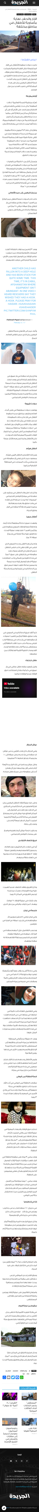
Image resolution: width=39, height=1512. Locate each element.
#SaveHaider (27, 307)
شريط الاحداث (28, 14)
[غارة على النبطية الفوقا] (29, 1422)
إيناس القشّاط (23, 1371)
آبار (29, 1371)
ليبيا (24, 1373)
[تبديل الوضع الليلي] (4, 1508)
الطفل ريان (8, 1371)
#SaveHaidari (27, 304)
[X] (16, 1461)
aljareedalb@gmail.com (24, 1486)
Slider (29, 9)
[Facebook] (27, 1461)
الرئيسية (34, 9)
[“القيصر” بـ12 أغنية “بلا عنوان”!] (9, 1396)
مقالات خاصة (20, 14)
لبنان (28, 1373)
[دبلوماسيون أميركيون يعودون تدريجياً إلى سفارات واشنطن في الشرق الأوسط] (9, 1422)
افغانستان (15, 1371)
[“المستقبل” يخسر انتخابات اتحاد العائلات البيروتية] (29, 1396)
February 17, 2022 (19, 323)
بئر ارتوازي (33, 1373)
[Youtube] (11, 1461)
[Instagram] (22, 1461)
